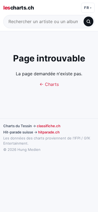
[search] (88, 21)
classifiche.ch (48, 126)
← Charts (49, 84)
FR (86, 7)
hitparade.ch (49, 132)
